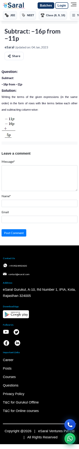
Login (62, 5)
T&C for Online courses (21, 411)
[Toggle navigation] (73, 5)
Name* (6, 196)
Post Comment (14, 233)
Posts (7, 368)
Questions (10, 385)
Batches (46, 5)
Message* (8, 161)
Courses (9, 377)
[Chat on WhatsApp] (70, 438)
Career (8, 360)
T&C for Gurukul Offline (21, 402)
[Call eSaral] (70, 424)
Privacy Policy (13, 394)
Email (5, 212)
